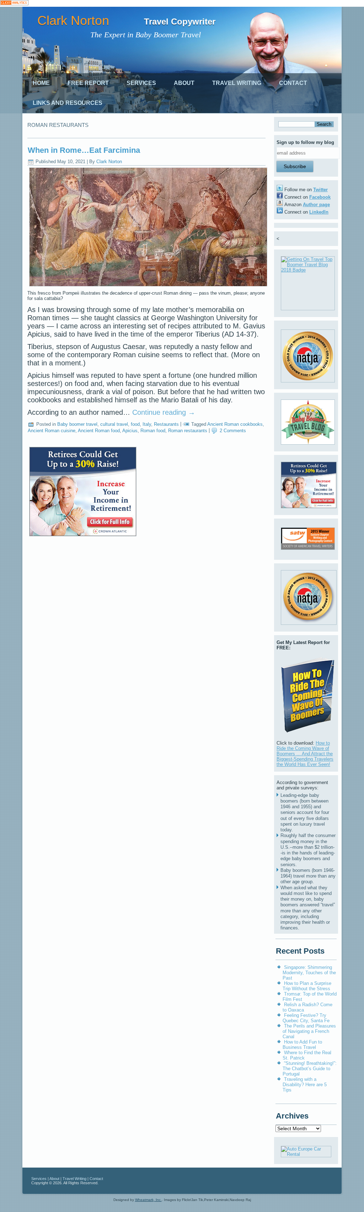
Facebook (320, 197)
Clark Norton (73, 20)
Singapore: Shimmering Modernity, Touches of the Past (309, 973)
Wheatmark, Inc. (148, 1200)
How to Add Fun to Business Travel (302, 1044)
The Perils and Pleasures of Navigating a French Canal (309, 1031)
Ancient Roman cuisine (51, 430)
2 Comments (233, 430)
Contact (293, 83)
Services (141, 83)
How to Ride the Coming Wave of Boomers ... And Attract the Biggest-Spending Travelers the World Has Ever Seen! (305, 753)
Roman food (152, 430)
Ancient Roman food (99, 430)
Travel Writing (236, 83)
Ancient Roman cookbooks (235, 424)
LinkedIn (318, 212)
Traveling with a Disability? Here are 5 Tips (305, 1085)
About (184, 83)
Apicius (130, 430)
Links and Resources (67, 103)
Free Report (88, 83)
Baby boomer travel (77, 424)
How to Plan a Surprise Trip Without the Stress (307, 986)
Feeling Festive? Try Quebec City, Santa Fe (306, 1018)
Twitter (320, 189)
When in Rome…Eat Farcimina (84, 150)
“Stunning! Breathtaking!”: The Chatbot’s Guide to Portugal (310, 1069)
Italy (147, 424)
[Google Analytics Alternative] (14, 3)
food (135, 424)
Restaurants (166, 424)
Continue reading (163, 412)
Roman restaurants (187, 430)
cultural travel (114, 424)
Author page (316, 204)
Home (41, 83)
